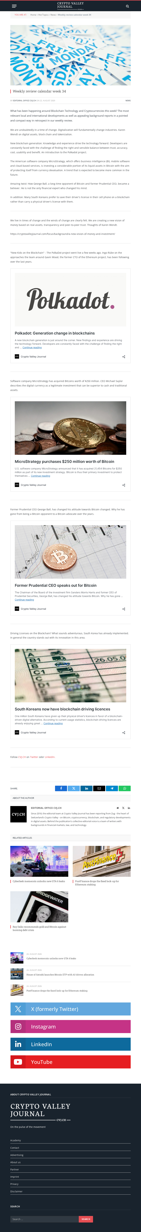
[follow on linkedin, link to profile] (70, 1044)
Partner (14, 1169)
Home (33, 14)
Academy (15, 1140)
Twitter (34, 757)
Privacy (14, 1184)
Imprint (14, 1176)
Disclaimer (16, 1191)
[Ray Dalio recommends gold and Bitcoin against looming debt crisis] (39, 906)
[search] (127, 6)
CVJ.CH (22, 757)
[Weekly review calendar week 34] (70, 55)
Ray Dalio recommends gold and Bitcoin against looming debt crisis (39, 928)
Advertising (16, 1155)
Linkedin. (50, 757)
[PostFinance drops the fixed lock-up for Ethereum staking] (102, 861)
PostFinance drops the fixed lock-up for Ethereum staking (97, 883)
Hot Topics (43, 14)
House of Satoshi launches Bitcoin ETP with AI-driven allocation (60, 974)
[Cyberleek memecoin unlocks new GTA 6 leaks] (39, 861)
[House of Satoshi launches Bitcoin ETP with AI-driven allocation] (16, 974)
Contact (14, 1147)
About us (15, 1162)
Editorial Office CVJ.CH (24, 100)
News (53, 14)
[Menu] (14, 6)
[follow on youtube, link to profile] (70, 1061)
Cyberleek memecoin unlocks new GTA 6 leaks (39, 881)
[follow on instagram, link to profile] (70, 1026)
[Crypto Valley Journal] (70, 6)
